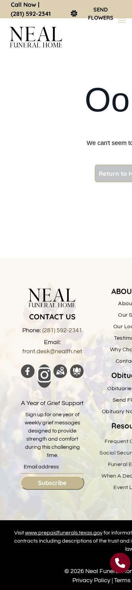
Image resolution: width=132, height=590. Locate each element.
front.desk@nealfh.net (52, 351)
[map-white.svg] (60, 376)
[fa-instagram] (44, 381)
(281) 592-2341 (31, 14)
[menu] (122, 20)
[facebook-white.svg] (28, 376)
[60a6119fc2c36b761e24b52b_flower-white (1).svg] (77, 376)
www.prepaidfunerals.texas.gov (64, 532)
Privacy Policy (91, 580)
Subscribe (52, 483)
